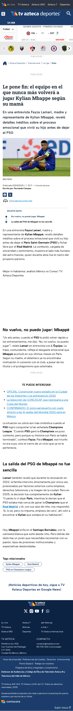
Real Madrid (33, 564)
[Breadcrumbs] (6, 63)
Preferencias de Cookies (34, 659)
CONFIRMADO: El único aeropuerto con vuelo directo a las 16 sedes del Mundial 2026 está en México (36, 412)
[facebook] (42, 612)
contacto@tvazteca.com (47, 644)
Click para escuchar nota (20, 201)
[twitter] (26, 612)
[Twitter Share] (10, 195)
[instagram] (31, 612)
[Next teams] (69, 48)
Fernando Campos (22, 188)
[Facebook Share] (5, 195)
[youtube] (37, 612)
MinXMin (60, 40)
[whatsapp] (47, 611)
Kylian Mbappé (13, 564)
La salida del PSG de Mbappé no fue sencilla (31, 222)
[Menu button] (3, 13)
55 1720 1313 (42, 647)
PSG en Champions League (18, 569)
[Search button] (69, 13)
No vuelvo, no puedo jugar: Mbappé (28, 216)
